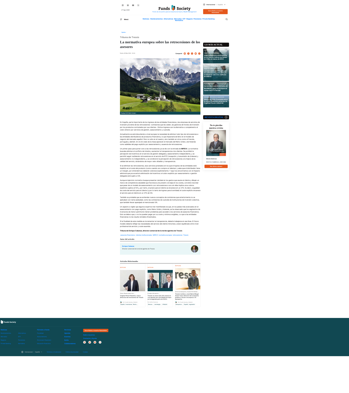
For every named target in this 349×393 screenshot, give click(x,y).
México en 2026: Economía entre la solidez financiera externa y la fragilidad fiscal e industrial (216, 101)
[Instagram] (128, 5)
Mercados (178, 19)
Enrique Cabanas (128, 246)
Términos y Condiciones (54, 352)
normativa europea (165, 235)
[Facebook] (188, 53)
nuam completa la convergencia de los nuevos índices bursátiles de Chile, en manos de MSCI (215, 57)
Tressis (185, 235)
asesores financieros (127, 235)
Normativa (179, 20)
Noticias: (146, 19)
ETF (184, 19)
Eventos (67, 337)
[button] (215, 5)
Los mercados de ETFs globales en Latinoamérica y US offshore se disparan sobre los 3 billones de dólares (215, 73)
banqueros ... (179, 304)
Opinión (67, 333)
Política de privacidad (72, 352)
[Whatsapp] (199, 53)
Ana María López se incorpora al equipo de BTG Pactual (215, 89)
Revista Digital (214, 117)
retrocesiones (177, 235)
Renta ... (135, 304)
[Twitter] (138, 5)
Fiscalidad (40, 333)
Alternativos (168, 19)
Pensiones (198, 19)
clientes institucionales (144, 235)
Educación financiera (43, 343)
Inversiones (129, 304)
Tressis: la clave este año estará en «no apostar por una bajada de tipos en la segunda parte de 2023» (159, 297)
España (123, 304)
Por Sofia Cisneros (153, 302)
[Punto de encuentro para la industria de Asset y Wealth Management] (174, 8)
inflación (165, 304)
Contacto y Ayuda (90, 338)
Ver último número (216, 166)
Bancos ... (151, 304)
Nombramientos (156, 19)
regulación (192, 304)
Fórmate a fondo (43, 330)
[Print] (196, 53)
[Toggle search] (226, 19)
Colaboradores (70, 343)
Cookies (85, 352)
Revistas (67, 330)
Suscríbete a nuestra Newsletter (215, 11)
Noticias (4, 330)
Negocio (189, 19)
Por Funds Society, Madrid (130, 302)
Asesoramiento (42, 336)
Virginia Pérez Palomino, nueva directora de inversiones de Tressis (131, 296)
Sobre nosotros (89, 335)
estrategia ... (158, 304)
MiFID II (155, 235)
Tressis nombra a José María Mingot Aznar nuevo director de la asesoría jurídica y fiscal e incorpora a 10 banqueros (187, 296)
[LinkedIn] (122, 5)
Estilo (66, 340)
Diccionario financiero (44, 340)
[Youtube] (133, 5)
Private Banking (208, 19)
